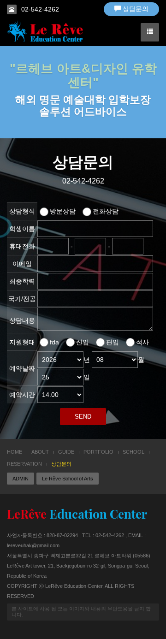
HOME (14, 452)
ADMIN (20, 478)
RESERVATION (24, 464)
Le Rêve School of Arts (67, 478)
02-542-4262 (40, 9)
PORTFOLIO (98, 452)
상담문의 (134, 9)
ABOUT (40, 452)
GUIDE (66, 452)
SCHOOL (133, 452)
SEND (83, 416)
